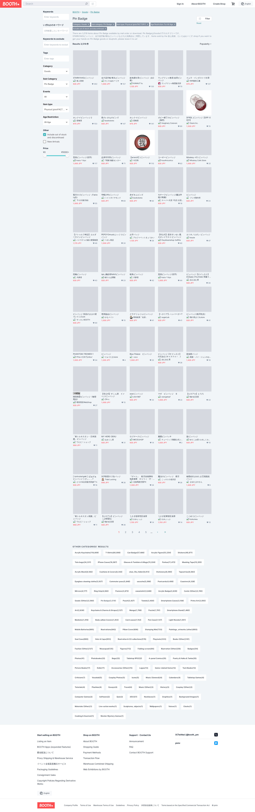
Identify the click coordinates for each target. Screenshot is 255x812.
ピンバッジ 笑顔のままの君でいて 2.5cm (85, 315)
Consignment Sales (46, 775)
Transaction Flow (91, 758)
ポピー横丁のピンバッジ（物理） (168, 118)
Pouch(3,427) (129, 601)
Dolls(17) (101, 668)
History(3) (164, 687)
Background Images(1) (189, 697)
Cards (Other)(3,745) (193, 591)
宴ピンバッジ (192, 436)
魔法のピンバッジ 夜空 (168, 476)
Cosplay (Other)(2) (184, 687)
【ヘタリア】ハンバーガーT (170, 314)
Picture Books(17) (82, 668)
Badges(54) (193, 649)
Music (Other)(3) (146, 687)
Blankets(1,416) (82, 620)
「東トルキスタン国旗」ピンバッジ (84, 517)
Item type (47, 104)
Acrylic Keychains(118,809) (87, 552)
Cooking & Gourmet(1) (84, 716)
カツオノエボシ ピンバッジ (198, 234)
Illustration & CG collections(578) (132, 639)
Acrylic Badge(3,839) (167, 591)
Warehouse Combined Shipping (98, 763)
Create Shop (219, 4)
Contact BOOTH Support (141, 752)
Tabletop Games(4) (195, 677)
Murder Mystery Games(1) (112, 716)
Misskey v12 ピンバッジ (197, 157)
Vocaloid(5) (97, 677)
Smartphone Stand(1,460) (178, 610)
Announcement (136, 741)
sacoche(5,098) (144, 581)
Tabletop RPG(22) (134, 658)
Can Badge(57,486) (135, 552)
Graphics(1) (167, 697)
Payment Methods (92, 752)
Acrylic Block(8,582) (84, 572)
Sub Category (50, 79)
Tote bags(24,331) (83, 562)
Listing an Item (44, 741)
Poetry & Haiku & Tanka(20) (185, 658)
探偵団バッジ (192, 354)
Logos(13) (143, 668)
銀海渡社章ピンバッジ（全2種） (142, 79)
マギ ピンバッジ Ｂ (167, 394)
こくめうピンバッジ (195, 516)
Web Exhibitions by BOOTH (96, 769)
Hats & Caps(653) (103, 639)
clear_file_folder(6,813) (139, 572)
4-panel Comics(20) (157, 658)
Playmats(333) (159, 639)
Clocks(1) (187, 706)
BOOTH (76, 12)
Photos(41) (79, 658)
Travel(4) (128, 687)
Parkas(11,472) (168, 562)
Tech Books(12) (189, 668)
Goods (85, 12)
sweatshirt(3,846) (143, 591)
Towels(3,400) (147, 601)
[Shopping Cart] (233, 4)
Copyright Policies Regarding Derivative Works (56, 782)
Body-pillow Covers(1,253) (107, 620)
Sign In (180, 4)
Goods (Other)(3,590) (84, 601)
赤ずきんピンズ (136, 195)
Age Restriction (51, 117)
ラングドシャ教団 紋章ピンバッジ (170, 79)
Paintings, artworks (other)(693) (183, 629)
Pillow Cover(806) (130, 629)
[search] (86, 4)
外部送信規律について (150, 805)
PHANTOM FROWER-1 (83, 354)
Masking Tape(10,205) (192, 562)
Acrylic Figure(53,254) (161, 552)
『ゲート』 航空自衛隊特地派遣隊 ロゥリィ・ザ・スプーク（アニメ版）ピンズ (141, 477)
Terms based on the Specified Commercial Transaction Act (185, 805)
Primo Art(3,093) (198, 601)
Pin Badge (95, 12)
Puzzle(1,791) (154, 610)
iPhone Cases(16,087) (107, 562)
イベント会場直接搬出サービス (51, 763)
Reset (199, 23)
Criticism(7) (80, 677)
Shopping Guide (91, 747)
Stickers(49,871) (185, 552)
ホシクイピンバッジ (138, 117)
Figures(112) (125, 649)
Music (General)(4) (154, 677)
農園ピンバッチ (165, 436)
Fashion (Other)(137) (84, 649)
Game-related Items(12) (165, 668)
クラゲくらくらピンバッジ (141, 314)
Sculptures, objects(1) (133, 706)
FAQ (131, 747)
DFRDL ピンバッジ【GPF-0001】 (198, 118)
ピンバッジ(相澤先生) (195, 314)
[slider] (45, 155)
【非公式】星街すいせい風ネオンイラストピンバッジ (169, 235)
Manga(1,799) (135, 610)
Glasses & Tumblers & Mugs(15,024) (139, 562)
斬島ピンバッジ (136, 274)
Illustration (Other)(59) (171, 649)
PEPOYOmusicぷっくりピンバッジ (113, 235)
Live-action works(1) (108, 706)
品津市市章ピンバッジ (111, 157)
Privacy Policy (133, 805)
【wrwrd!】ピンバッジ (140, 157)
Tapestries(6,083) (187, 572)
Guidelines (120, 805)
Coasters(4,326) (187, 581)
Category (48, 66)
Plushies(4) (97, 687)
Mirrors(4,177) (81, 591)
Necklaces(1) (149, 697)
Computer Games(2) (84, 697)
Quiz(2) (120, 697)
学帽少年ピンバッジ (110, 195)
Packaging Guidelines (47, 769)
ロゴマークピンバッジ (139, 436)
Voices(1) (173, 706)
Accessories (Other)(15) (122, 668)
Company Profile (71, 805)
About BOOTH (198, 4)
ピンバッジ (191, 195)
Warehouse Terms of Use (103, 805)
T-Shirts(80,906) (113, 552)
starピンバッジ (136, 394)
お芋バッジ (134, 234)
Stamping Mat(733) (153, 629)
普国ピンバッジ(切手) (82, 157)
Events (46, 91)
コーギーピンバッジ (166, 157)
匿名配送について (45, 752)
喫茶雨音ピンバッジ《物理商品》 (84, 398)
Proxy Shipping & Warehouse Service (55, 758)
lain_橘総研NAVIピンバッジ (113, 274)
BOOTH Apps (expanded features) (54, 747)
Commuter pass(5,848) (119, 581)
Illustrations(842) (108, 629)
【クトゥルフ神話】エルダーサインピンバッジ (84, 235)
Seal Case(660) (81, 639)
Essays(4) (112, 687)
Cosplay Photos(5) (117, 677)
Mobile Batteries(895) (84, 629)
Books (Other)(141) (181, 639)
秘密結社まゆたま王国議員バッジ (198, 477)
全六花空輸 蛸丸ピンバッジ (113, 78)
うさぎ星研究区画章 (138, 516)
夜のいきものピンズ (110, 117)
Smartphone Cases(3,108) (172, 601)
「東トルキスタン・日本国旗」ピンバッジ (84, 437)
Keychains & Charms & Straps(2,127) (107, 610)
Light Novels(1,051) (177, 620)
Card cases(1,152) (133, 620)
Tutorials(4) (80, 687)
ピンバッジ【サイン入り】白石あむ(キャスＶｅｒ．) (169, 355)
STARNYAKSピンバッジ (83, 78)
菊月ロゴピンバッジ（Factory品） (85, 196)
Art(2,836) (79, 610)
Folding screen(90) (146, 649)
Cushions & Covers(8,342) (110, 572)
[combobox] (56, 3)
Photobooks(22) (98, 658)
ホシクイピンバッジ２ (82, 117)
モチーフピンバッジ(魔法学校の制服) (170, 196)
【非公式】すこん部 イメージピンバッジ (113, 395)
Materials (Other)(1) (83, 706)
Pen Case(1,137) (155, 620)
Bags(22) (116, 658)
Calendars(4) (174, 677)
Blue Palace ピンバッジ (141, 354)
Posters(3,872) (122, 591)
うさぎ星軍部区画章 (166, 516)
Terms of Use (85, 805)
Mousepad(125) (106, 649)
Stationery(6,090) (164, 572)
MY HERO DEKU (108, 436)
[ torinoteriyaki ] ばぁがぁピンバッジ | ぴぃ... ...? (84, 477)
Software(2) (104, 697)
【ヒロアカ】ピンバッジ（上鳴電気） (112, 517)
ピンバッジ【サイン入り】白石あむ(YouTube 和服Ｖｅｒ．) (198, 275)
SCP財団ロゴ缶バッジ (111, 476)
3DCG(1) (133, 697)
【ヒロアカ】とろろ (195, 394)
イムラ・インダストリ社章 (198, 78)
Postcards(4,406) (166, 581)
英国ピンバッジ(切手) (167, 274)
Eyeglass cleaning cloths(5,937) (89, 581)
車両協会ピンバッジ (110, 314)
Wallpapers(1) (156, 706)
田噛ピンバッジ (80, 274)
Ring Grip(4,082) (101, 591)
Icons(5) (135, 677)
